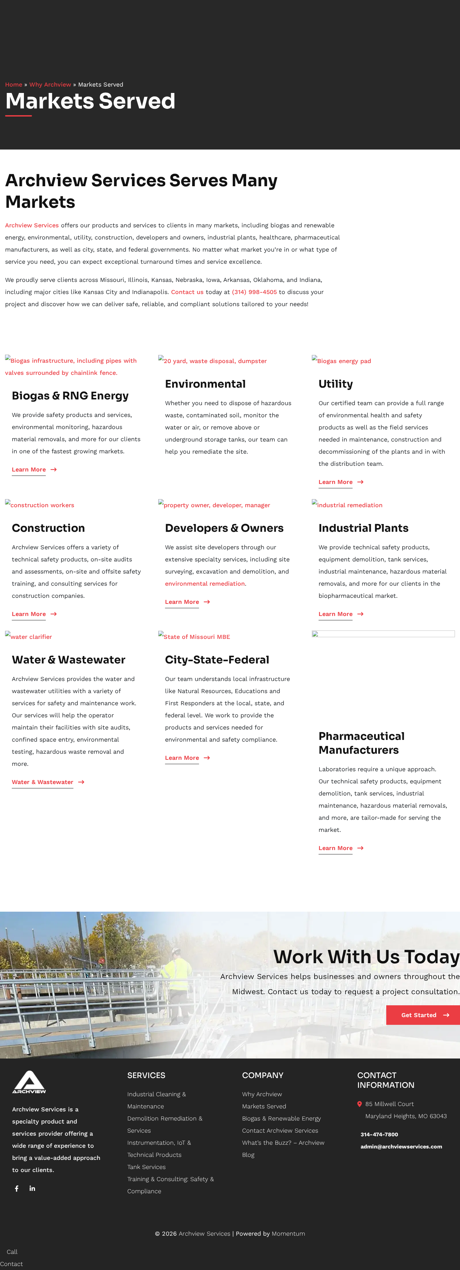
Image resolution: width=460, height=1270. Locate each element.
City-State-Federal (217, 659)
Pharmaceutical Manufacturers (362, 743)
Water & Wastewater (68, 659)
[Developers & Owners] (214, 504)
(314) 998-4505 (254, 291)
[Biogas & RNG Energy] (76, 365)
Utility (336, 384)
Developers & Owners (224, 528)
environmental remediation (205, 583)
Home (13, 84)
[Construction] (39, 504)
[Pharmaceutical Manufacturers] (383, 674)
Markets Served (264, 1106)
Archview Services (32, 225)
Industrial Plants (364, 528)
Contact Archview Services (280, 1130)
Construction (48, 528)
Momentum (288, 1233)
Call (11, 1251)
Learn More (29, 469)
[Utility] (341, 360)
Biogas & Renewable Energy (281, 1118)
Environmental (205, 384)
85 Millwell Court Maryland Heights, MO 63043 (406, 1109)
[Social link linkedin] (32, 1188)
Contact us (187, 291)
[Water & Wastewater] (28, 636)
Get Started (418, 1014)
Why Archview (50, 84)
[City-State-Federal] (194, 636)
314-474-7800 (379, 1134)
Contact (11, 1263)
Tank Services (146, 1166)
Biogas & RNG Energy (70, 395)
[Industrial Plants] (347, 504)
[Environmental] (212, 360)
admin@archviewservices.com (401, 1146)
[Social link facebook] (17, 1188)
